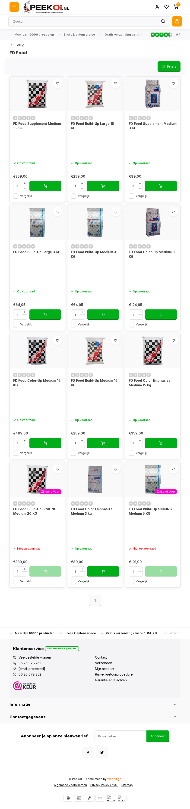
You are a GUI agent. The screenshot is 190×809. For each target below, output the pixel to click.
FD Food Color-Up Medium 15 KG (36, 382)
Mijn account (104, 669)
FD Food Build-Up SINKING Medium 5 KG (150, 511)
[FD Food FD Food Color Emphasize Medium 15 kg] (152, 350)
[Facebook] (88, 752)
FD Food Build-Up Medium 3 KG (93, 254)
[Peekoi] (46, 7)
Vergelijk (26, 196)
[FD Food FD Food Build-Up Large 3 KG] (37, 222)
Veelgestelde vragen (35, 657)
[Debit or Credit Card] (122, 798)
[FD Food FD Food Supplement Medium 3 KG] (152, 93)
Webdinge (114, 779)
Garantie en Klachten (111, 680)
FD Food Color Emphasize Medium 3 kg (92, 511)
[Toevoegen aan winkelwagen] (45, 186)
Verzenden (103, 663)
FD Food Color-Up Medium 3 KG (152, 254)
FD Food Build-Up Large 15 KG (92, 126)
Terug (19, 45)
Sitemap (127, 785)
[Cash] (90, 798)
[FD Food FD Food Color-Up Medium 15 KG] (37, 350)
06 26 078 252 (30, 663)
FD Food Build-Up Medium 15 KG (94, 382)
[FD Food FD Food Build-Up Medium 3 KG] (94, 222)
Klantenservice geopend (62, 648)
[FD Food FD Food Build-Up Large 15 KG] (94, 93)
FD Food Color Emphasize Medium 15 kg (150, 382)
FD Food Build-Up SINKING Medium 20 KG (35, 511)
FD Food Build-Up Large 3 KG (36, 252)
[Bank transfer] (100, 798)
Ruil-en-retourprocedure (114, 674)
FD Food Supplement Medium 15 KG (37, 126)
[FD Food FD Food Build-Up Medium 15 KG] (94, 350)
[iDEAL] (68, 798)
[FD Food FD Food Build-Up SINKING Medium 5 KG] (152, 479)
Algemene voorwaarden (70, 785)
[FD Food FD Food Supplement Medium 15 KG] (37, 93)
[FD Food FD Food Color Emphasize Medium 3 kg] (94, 479)
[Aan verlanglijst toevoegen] (57, 83)
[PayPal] (111, 798)
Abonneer (158, 736)
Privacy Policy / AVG (104, 785)
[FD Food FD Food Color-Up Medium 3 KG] (152, 222)
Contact (101, 657)
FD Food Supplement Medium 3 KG (153, 126)
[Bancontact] (79, 798)
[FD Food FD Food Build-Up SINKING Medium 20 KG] (37, 479)
